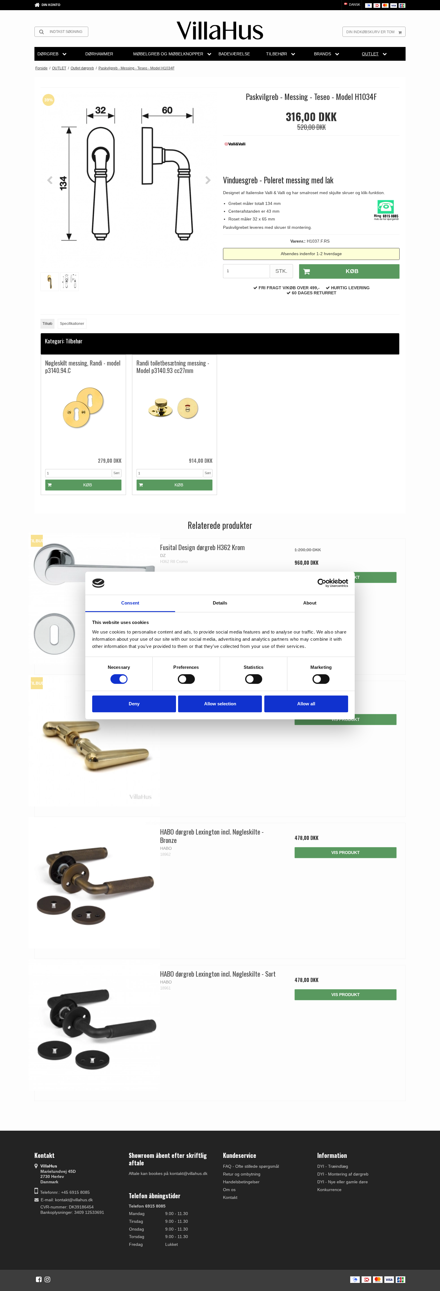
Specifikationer (72, 324)
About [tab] (309, 602)
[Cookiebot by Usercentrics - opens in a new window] (322, 583)
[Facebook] (39, 1279)
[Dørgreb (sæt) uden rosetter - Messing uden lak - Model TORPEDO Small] (94, 740)
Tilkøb (47, 324)
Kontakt (230, 1197)
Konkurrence (329, 1189)
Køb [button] (352, 271)
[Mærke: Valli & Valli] (238, 155)
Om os (229, 1189)
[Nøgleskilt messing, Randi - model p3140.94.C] (83, 415)
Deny (134, 703)
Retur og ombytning (241, 1174)
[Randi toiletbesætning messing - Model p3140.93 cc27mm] (174, 415)
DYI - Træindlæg (332, 1166)
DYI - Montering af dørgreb (342, 1174)
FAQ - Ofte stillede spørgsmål (251, 1166)
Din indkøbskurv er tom (370, 32)
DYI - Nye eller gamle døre (342, 1181)
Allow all (306, 703)
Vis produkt (345, 719)
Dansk (354, 4)
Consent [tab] (130, 602)
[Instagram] (47, 1279)
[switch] (186, 679)
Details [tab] (220, 602)
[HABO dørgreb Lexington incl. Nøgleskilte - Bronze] (94, 883)
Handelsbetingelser (241, 1181)
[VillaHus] (220, 30)
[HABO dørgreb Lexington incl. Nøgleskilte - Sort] (94, 1025)
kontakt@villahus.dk (74, 1199)
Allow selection (220, 703)
